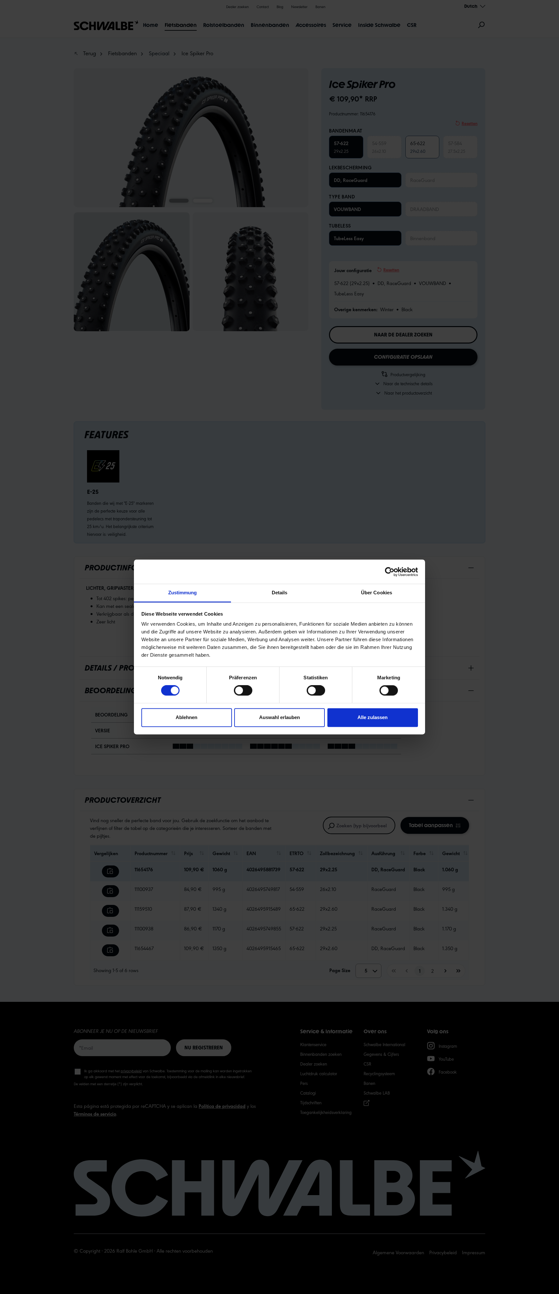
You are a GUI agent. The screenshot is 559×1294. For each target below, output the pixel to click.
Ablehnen (186, 717)
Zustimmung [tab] (182, 592)
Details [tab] (280, 592)
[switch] (243, 690)
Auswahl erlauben (279, 717)
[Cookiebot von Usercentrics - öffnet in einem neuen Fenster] (389, 572)
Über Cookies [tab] (376, 592)
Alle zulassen (372, 717)
